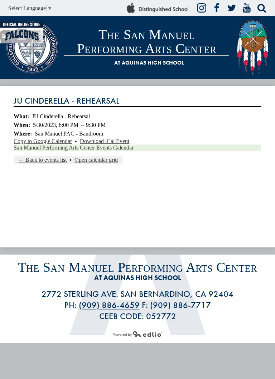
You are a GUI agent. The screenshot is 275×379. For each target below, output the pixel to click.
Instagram (201, 8)
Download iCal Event (104, 141)
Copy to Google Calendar (43, 141)
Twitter (231, 8)
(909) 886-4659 (109, 305)
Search (261, 8)
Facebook (216, 8)
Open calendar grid (96, 160)
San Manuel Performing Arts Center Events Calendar (74, 148)
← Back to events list (42, 160)
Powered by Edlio (137, 333)
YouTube (246, 8)
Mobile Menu (266, 71)
